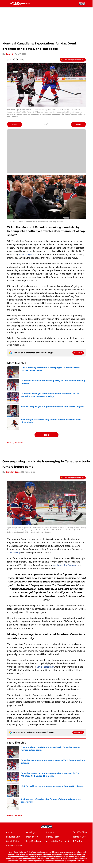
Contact (50, 832)
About (9, 832)
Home (10, 443)
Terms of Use (79, 836)
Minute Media (18, 852)
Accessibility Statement (57, 841)
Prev (14, 124)
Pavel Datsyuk (26, 254)
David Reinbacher (45, 667)
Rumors (18, 815)
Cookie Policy (12, 841)
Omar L (9, 54)
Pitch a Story (32, 836)
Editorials (19, 443)
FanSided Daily (13, 836)
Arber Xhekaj (13, 552)
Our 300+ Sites (80, 832)
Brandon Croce (13, 472)
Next (78, 124)
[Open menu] (6, 3)
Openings (30, 832)
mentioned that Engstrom (65, 565)
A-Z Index (77, 841)
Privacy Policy (52, 836)
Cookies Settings (14, 845)
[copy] (22, 59)
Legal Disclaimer (34, 841)
